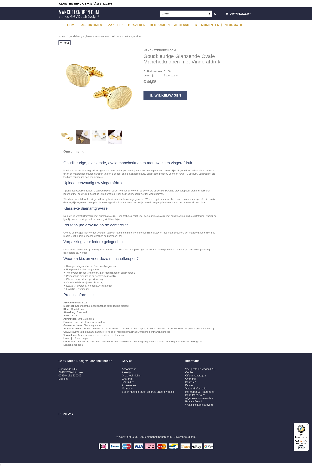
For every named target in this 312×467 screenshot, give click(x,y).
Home (61, 36)
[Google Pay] (208, 446)
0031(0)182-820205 (69, 375)
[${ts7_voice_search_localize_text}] (209, 14)
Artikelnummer (152, 71)
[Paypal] (115, 446)
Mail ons (63, 378)
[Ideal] (104, 446)
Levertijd (149, 75)
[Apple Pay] (197, 446)
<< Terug (64, 42)
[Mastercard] (162, 446)
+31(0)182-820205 (99, 3)
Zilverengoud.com (184, 437)
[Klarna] (150, 446)
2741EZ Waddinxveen (71, 372)
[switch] (301, 447)
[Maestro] (127, 446)
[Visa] (139, 446)
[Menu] (307, 425)
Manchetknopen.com (159, 437)
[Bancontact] (174, 446)
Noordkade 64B (67, 369)
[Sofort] (186, 446)
